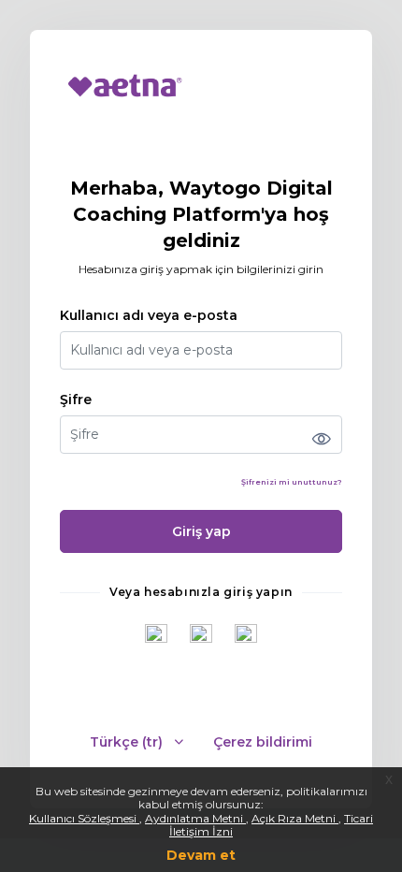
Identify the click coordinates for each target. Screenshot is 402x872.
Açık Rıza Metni (294, 818)
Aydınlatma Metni (195, 818)
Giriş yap (201, 531)
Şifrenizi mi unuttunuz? (291, 482)
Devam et (201, 855)
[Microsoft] (246, 635)
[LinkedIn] (201, 635)
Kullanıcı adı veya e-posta (148, 316)
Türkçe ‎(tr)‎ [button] (128, 742)
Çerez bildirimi (262, 742)
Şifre (76, 400)
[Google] (156, 635)
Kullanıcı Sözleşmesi (84, 818)
